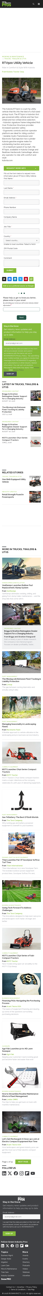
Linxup (9, 685)
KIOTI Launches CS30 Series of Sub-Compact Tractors (18, 956)
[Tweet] (20, 279)
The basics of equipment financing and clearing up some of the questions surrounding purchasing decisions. (20, 1011)
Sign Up (10, 374)
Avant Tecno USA (14, 1006)
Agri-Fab (10, 1054)
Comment (8, 258)
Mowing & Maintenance (13, 57)
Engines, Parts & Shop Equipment (15, 857)
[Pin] (26, 279)
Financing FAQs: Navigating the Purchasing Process (21, 1002)
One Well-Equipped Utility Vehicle (14, 480)
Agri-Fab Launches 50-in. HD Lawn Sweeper (17, 1050)
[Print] (4, 279)
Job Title (8, 227)
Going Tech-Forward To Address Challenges (16, 909)
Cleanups (6, 1046)
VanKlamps (11, 591)
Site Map (31, 1290)
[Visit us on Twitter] (10, 1173)
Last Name (9, 188)
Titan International (15, 866)
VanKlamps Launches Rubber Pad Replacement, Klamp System (17, 586)
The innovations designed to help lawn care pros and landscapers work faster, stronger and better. (21, 918)
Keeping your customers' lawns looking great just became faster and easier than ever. (20, 1058)
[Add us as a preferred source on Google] (31, 279)
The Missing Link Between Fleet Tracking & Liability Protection (13, 409)
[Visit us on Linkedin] (4, 1173)
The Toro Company (14, 820)
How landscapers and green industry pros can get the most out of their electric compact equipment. (20, 1149)
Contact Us (10, 1287)
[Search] (33, 4)
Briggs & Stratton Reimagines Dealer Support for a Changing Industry (14, 396)
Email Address (10, 198)
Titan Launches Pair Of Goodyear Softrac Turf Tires (21, 861)
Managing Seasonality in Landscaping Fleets (19, 725)
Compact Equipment (10, 767)
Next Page (23, 1162)
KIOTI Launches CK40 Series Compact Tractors (15, 439)
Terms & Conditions (18, 1290)
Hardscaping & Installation (13, 583)
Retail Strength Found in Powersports (13, 495)
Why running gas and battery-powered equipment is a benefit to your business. (17, 824)
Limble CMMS (12, 1099)
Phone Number (10, 207)
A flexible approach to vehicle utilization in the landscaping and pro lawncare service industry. (20, 733)
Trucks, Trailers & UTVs (15, 59)
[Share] (10, 279)
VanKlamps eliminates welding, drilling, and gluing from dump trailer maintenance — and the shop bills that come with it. (21, 596)
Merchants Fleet (13, 730)
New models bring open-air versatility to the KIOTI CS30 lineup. (19, 965)
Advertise (20, 1287)
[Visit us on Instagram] (21, 1173)
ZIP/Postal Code (11, 248)
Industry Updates (9, 491)
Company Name (10, 217)
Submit (10, 270)
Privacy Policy (18, 370)
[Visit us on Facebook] (16, 1173)
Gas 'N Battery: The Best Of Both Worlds (20, 817)
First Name (9, 178)
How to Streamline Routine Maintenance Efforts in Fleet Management (20, 1095)
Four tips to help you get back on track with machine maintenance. (19, 1103)
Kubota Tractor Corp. (15, 72)
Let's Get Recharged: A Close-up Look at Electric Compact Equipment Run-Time (20, 1140)
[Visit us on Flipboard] (27, 1173)
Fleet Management (9, 676)
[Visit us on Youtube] (33, 1173)
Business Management (11, 998)
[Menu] (39, 4)
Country (7, 236)
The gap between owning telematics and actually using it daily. (18, 688)
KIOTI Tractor (12, 775)
